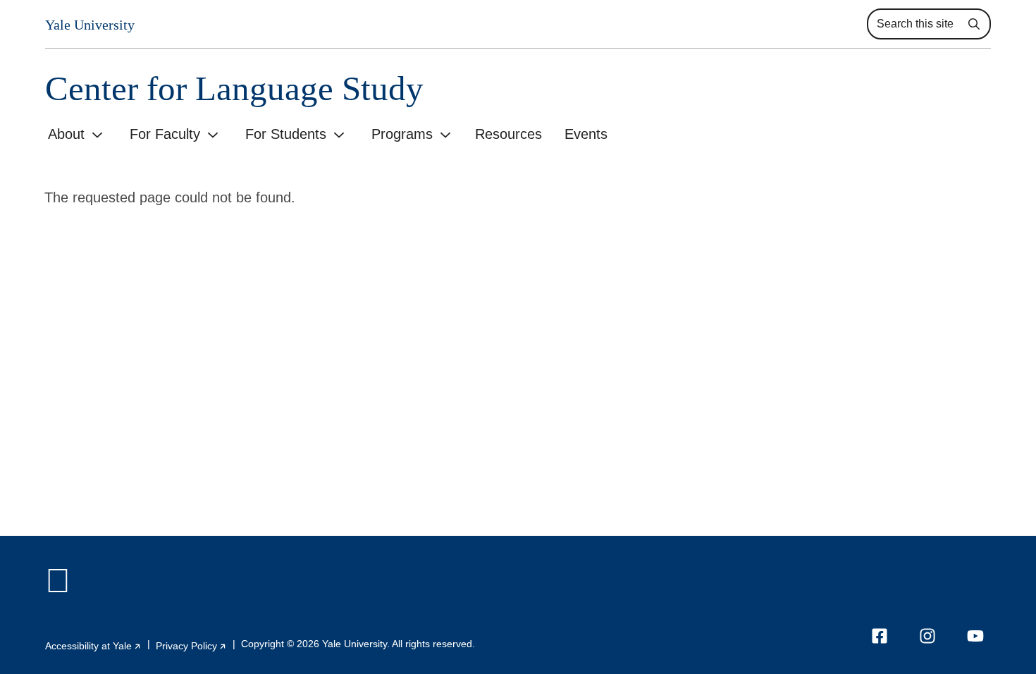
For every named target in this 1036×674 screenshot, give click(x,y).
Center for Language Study (234, 88)
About (66, 134)
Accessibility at (93, 645)
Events (586, 134)
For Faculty (165, 134)
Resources (508, 134)
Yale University (90, 24)
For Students (285, 134)
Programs (402, 134)
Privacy (191, 645)
